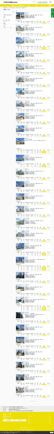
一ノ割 (30, 42)
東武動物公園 (31, 410)
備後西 (28, 218)
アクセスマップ (30, 416)
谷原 (24, 408)
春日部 (30, 17)
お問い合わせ (44, 5)
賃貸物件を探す (14, 5)
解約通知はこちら (30, 422)
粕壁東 (14, 408)
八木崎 (30, 41)
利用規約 (22, 427)
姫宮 (30, 80)
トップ (7, 5)
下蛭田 (17, 408)
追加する (49, 22)
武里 (30, 210)
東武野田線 (26, 28)
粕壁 (28, 181)
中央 (28, 37)
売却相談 (29, 5)
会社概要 (36, 5)
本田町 (28, 113)
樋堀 (18, 408)
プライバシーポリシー (26, 427)
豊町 (22, 408)
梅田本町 (29, 76)
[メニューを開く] (50, 5)
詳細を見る (44, 22)
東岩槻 (30, 29)
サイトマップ (32, 427)
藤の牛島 (30, 116)
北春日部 (30, 79)
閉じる (52, 432)
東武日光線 (17, 409)
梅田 (28, 312)
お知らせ (29, 418)
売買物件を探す (21, 5)
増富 (28, 25)
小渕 (28, 337)
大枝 (28, 138)
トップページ (29, 414)
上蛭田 (28, 51)
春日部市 (26, 25)
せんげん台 (30, 223)
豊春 (29, 28)
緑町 (28, 243)
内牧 (28, 297)
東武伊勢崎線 (27, 17)
